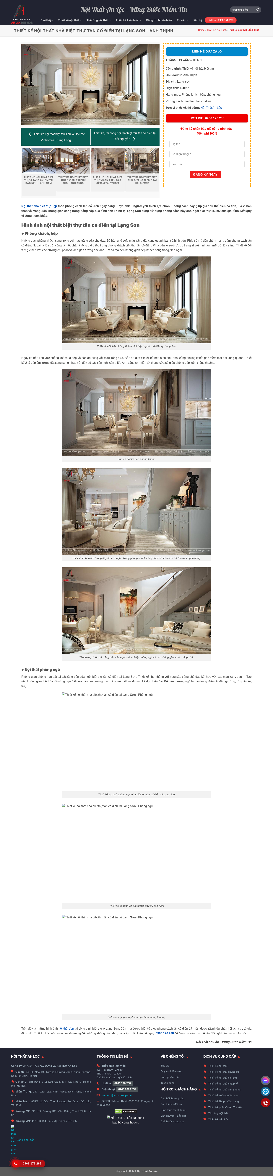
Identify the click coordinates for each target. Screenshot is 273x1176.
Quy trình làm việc (171, 1071)
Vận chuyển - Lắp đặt (173, 1115)
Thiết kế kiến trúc (127, 20)
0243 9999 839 (127, 1089)
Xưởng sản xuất (170, 1077)
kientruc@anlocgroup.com (117, 1095)
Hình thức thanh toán (173, 1109)
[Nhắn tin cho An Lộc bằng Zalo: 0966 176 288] (265, 1091)
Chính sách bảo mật (172, 1121)
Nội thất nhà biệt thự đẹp (39, 206)
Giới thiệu (46, 20)
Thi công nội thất (97, 20)
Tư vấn (181, 20)
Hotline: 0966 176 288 (207, 118)
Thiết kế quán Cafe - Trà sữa (225, 1107)
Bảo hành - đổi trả (171, 1104)
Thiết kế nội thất (68, 20)
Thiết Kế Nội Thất (216, 30)
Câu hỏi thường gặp (172, 1098)
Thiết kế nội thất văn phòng (224, 1089)
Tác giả (165, 1065)
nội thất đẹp (66, 1028)
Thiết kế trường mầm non (223, 1095)
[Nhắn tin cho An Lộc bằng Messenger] (265, 1080)
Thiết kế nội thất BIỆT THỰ (243, 30)
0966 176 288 (122, 1083)
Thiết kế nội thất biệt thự (222, 1077)
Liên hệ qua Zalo (207, 51)
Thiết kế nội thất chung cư (223, 1071)
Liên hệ (197, 20)
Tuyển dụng (168, 1082)
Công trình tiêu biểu (159, 20)
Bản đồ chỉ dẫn (25, 1139)
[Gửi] (258, 9)
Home (201, 30)
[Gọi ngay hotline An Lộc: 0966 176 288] (265, 1102)
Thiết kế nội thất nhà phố (223, 1083)
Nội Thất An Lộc (211, 107)
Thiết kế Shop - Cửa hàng (223, 1101)
